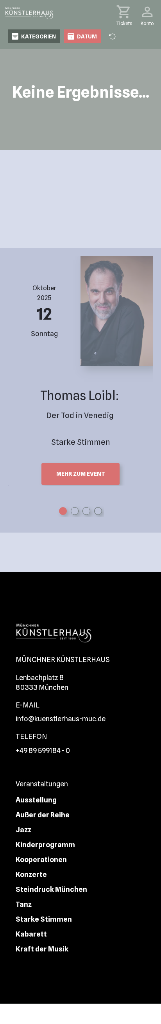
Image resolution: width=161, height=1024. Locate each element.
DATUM (87, 36)
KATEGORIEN (38, 36)
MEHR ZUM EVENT (80, 473)
